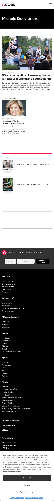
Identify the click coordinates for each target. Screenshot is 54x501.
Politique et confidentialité (34, 498)
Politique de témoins (17, 498)
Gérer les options (27, 492)
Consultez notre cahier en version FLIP (32, 184)
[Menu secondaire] (50, 4)
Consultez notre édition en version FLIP (32, 164)
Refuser (27, 485)
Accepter (27, 477)
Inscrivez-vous (42, 261)
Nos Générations (9, 98)
